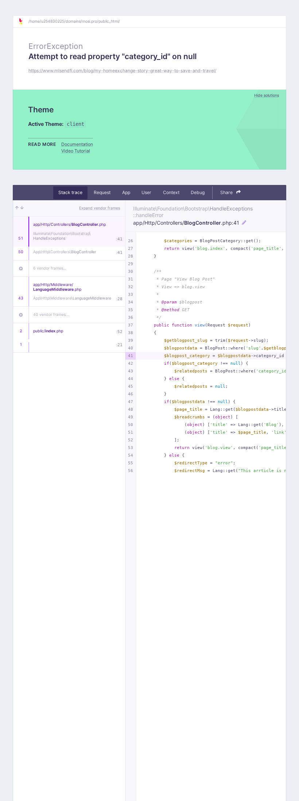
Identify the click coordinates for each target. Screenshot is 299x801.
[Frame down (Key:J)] (22, 208)
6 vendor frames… (49, 268)
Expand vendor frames (99, 208)
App (126, 192)
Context (171, 192)
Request (102, 192)
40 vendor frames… (51, 314)
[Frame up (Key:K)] (17, 208)
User (146, 192)
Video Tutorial (75, 151)
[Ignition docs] (23, 21)
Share (227, 192)
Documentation (77, 144)
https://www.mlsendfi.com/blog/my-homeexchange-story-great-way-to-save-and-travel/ (122, 70)
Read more (42, 144)
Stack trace (70, 192)
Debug (198, 192)
